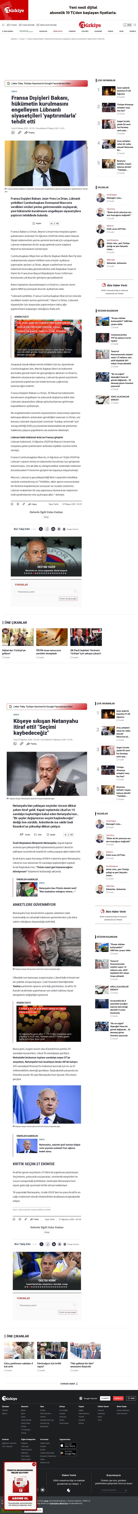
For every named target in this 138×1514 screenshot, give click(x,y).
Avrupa (62, 1413)
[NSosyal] (59, 529)
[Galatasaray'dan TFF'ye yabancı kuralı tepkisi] (102, 341)
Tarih (100, 1420)
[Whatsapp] (13, 132)
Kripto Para (25, 1423)
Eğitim (4, 1413)
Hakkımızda (45, 1443)
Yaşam (81, 1406)
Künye (42, 1449)
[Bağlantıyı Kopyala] (19, 133)
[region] (69, 1505)
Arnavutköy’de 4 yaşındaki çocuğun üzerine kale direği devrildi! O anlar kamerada (119, 1007)
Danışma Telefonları (48, 1456)
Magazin (24, 1443)
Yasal (42, 1459)
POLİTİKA (85, 31)
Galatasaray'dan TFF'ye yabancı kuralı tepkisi (121, 338)
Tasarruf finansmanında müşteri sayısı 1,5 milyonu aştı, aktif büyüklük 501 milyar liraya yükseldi (122, 357)
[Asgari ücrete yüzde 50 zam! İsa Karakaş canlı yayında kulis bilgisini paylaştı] (109, 124)
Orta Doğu (63, 1410)
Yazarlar (5, 1439)
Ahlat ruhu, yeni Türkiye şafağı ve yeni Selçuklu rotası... (118, 246)
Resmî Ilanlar (26, 1449)
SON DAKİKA (8, 31)
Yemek (81, 1417)
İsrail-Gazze (64, 1423)
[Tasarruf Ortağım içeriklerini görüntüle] (26, 31)
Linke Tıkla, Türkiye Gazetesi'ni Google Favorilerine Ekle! (41, 83)
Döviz (23, 1417)
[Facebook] (18, 504)
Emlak (23, 1426)
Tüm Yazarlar (7, 1446)
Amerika (62, 1417)
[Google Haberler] (71, 529)
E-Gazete (14, 25)
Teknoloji (24, 1446)
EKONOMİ (98, 31)
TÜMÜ (67, 573)
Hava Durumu (84, 1413)
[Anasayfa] (9, 1398)
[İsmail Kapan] (101, 197)
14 (52, 573)
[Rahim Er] (101, 229)
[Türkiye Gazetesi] (90, 27)
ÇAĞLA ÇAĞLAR (24, 1210)
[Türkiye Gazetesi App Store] (68, 1445)
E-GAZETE (105, 1398)
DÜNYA (110, 31)
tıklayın (121, 293)
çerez (46, 1501)
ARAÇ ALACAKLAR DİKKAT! (120, 398)
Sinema (101, 1410)
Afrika (61, 1420)
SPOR (121, 31)
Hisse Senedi (26, 1420)
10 (44, 573)
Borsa (23, 1410)
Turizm (23, 1433)
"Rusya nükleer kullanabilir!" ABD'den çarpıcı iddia (121, 321)
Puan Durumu (45, 1413)
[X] (41, 529)
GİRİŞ (129, 25)
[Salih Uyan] (101, 263)
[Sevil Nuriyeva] (101, 243)
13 (50, 573)
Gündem (5, 1406)
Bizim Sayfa (122, 1406)
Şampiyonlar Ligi (47, 1420)
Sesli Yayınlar (122, 1413)
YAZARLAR (43, 31)
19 (63, 573)
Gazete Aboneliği (28, 25)
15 (55, 573)
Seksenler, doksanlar (117, 263)
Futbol (42, 1410)
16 (57, 573)
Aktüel (81, 1423)
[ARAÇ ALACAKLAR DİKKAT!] (102, 403)
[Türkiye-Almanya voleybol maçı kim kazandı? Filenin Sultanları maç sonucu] (109, 107)
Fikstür (43, 1417)
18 (61, 573)
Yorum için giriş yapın (68, 599)
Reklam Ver (45, 1462)
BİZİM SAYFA (58, 31)
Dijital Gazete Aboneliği (48, 25)
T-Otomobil (25, 1430)
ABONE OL (118, 1398)
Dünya (14, 91)
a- (52, 224)
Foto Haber (25, 1456)
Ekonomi (24, 1406)
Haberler (24, 1453)
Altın (23, 1413)
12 (48, 573)
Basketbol (44, 1426)
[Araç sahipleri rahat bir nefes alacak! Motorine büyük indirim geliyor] (109, 144)
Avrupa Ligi (44, 1423)
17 (59, 573)
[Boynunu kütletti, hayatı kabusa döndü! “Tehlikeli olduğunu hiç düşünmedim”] (109, 163)
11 (46, 573)
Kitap (100, 1417)
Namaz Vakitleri (123, 1410)
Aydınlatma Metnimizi (58, 1503)
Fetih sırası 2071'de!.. (117, 229)
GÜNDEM (72, 31)
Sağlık (81, 1410)
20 (65, 573)
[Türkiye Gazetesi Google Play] (68, 1453)
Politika (5, 1410)
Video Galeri (26, 1459)
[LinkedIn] (53, 529)
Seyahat (82, 1420)
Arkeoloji (101, 1413)
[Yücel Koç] (101, 212)
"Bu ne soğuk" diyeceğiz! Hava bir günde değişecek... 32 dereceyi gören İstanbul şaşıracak (122, 380)
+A (57, 224)
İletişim (43, 1446)
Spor (42, 1406)
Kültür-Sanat (103, 1406)
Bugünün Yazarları (9, 1443)
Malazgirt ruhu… (115, 198)
